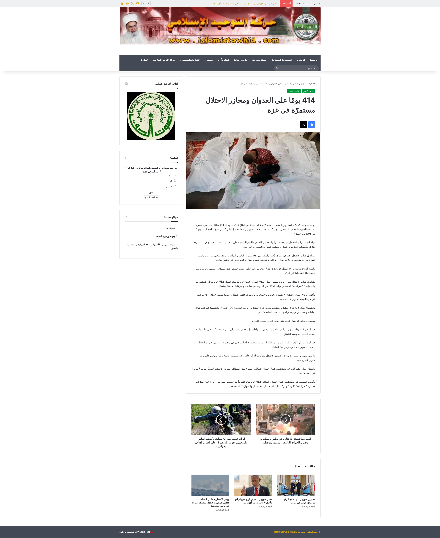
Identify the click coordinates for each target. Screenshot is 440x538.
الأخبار (302, 60)
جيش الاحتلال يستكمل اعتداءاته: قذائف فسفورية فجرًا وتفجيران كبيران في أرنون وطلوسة (235, 3)
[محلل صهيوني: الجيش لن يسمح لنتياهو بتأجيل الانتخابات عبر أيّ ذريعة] (253, 485)
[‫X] (303, 124)
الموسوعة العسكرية (282, 60)
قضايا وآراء (223, 60)
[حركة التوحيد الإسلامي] (220, 26)
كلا (171, 180)
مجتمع (210, 60)
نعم (170, 175)
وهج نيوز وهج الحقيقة (165, 236)
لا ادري (169, 186)
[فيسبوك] (311, 124)
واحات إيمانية (240, 60)
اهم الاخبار (298, 83)
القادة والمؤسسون (191, 60)
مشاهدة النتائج (151, 197)
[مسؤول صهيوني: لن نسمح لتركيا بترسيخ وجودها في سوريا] (296, 485)
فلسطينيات (294, 91)
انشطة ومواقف (259, 60)
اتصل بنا (144, 60)
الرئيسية (314, 60)
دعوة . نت (170, 228)
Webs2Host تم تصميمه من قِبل (134, 531)
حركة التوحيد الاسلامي (164, 60)
